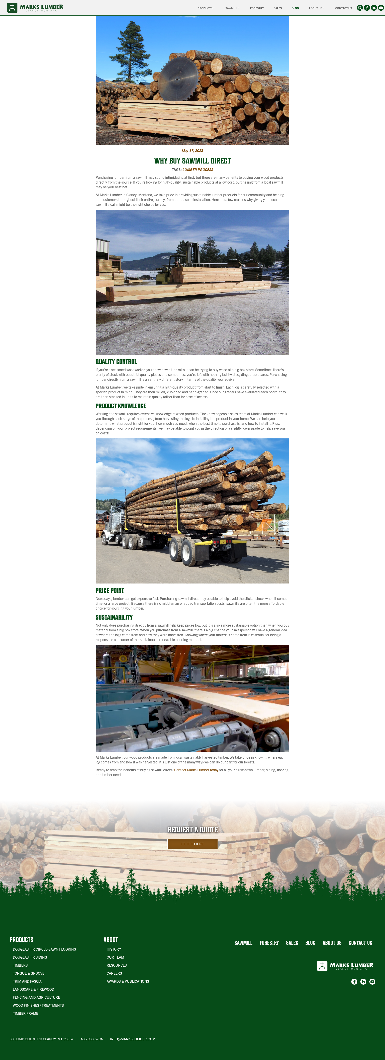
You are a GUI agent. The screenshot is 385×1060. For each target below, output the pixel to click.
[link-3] (381, 8)
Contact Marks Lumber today (196, 769)
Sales (278, 8)
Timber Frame (25, 1013)
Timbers (20, 965)
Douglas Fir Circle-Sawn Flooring (44, 949)
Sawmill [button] (231, 8)
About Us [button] (316, 8)
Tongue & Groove (28, 973)
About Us (332, 942)
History (114, 949)
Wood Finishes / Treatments (38, 1005)
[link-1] (367, 8)
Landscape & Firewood (33, 989)
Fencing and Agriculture (36, 997)
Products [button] (205, 8)
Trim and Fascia (27, 981)
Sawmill (243, 942)
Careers (114, 973)
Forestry (257, 8)
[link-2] (374, 8)
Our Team (115, 957)
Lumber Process (197, 169)
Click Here (192, 844)
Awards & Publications (128, 981)
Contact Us (343, 8)
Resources (117, 965)
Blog (295, 8)
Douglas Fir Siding (30, 957)
